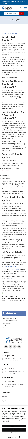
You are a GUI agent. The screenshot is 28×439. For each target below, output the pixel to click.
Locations (4, 396)
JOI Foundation (7, 323)
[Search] (21, 13)
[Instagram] (10, 347)
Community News (8, 318)
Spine (5, 328)
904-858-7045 (12, 278)
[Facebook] (6, 347)
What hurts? (5, 405)
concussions (5, 170)
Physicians (5, 401)
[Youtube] (19, 347)
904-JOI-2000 (16, 269)
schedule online (11, 266)
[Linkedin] (15, 347)
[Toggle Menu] (25, 8)
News (5, 325)
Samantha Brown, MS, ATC (12, 33)
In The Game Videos (9, 320)
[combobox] (11, 13)
